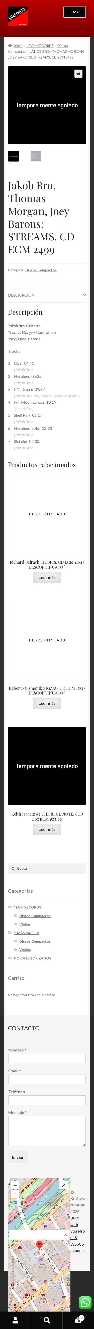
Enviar (18, 1157)
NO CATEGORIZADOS (32, 958)
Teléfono (16, 1091)
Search (47, 1320)
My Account (15, 1320)
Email (14, 1070)
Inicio (18, 45)
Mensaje (17, 1112)
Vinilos (25, 924)
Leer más (47, 577)
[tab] (47, 295)
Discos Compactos (41, 270)
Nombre (17, 1049)
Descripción (21, 295)
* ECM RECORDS (40, 45)
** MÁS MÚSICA (26, 933)
